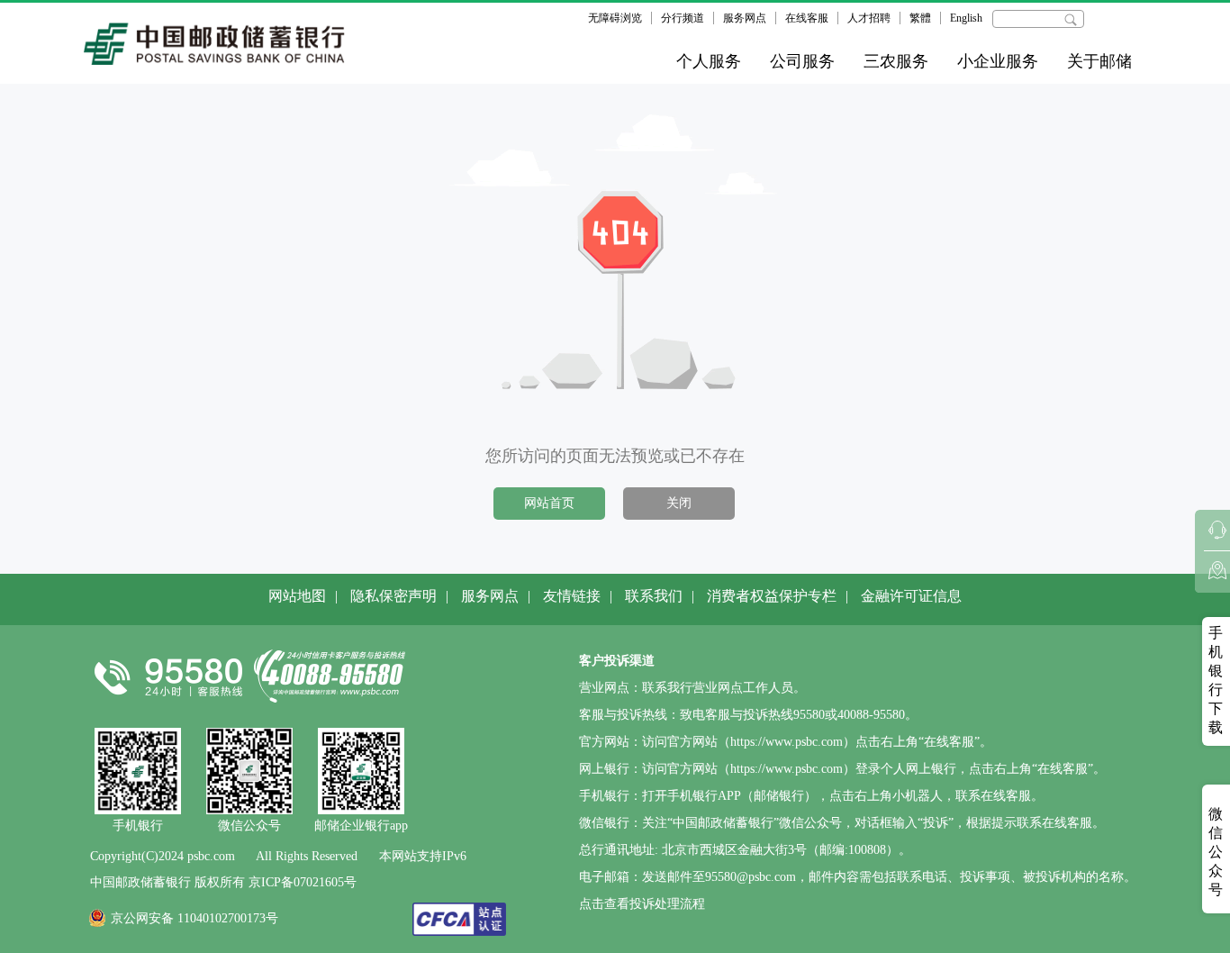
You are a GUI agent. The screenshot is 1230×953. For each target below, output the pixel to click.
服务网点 (744, 18)
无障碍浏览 (615, 18)
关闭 (679, 503)
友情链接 (572, 596)
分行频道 (682, 18)
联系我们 (654, 596)
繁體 (920, 18)
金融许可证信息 (911, 596)
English (966, 18)
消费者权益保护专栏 (772, 596)
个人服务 (708, 61)
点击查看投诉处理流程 (642, 904)
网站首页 (549, 503)
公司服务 (802, 61)
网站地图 (297, 596)
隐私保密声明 (393, 596)
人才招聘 (869, 18)
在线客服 (806, 18)
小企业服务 (997, 61)
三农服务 (896, 61)
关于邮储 (1099, 61)
